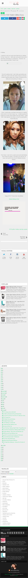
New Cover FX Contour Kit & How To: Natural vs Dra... (14, 415)
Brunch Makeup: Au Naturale (9, 422)
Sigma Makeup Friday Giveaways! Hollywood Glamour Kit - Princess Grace (16, 287)
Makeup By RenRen (8, 574)
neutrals (4, 518)
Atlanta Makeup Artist (14, 199)
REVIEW (4, 483)
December (4, 391)
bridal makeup (6, 491)
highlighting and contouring (9, 513)
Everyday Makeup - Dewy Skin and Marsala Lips (13, 431)
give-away (5, 508)
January (4, 445)
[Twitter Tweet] (4, 18)
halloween (5, 511)
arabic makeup (6, 486)
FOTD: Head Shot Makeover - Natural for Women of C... (14, 443)
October (4, 395)
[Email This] (22, 18)
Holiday (17, 229)
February (4, 410)
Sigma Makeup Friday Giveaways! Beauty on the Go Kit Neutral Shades (16, 310)
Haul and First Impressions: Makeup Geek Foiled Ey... (14, 429)
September (5, 397)
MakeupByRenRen (15, 570)
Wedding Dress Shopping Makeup (10, 440)
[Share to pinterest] (18, 18)
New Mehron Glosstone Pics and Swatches (12, 413)
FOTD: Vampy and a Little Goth (9, 412)
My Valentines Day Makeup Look (10, 424)
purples (25, 229)
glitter (13, 229)
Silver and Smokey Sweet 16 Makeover (11, 436)
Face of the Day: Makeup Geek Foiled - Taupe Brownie (14, 428)
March (4, 408)
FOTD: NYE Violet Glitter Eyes (9, 438)
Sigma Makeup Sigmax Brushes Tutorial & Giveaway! (16, 318)
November (4, 393)
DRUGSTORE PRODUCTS (9, 480)
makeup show (6, 516)
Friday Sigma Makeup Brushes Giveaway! (16, 294)
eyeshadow (5, 503)
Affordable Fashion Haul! (8, 420)
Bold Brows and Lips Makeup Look (10, 433)
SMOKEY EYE (6, 485)
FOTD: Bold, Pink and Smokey (9, 419)
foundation (5, 506)
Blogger (16, 575)
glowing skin (5, 509)
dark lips (4, 498)
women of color (6, 524)
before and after (6, 490)
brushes (4, 493)
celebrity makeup (6, 495)
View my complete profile (14, 572)
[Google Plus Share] (17, 18)
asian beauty (5, 488)
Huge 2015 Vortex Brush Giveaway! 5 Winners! (13, 435)
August (4, 398)
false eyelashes (6, 504)
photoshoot (5, 521)
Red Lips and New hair (7, 426)
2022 (2, 376)
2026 (2, 368)
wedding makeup (6, 523)
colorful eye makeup (7, 496)
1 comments (21, 10)
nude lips (21, 229)
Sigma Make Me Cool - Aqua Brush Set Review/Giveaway (15, 302)
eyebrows (5, 501)
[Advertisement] (14, 272)
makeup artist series (7, 514)
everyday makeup (7, 499)
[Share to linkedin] (20, 18)
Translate (11, 473)
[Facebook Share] (12, 18)
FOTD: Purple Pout (6, 417)
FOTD (10, 229)
